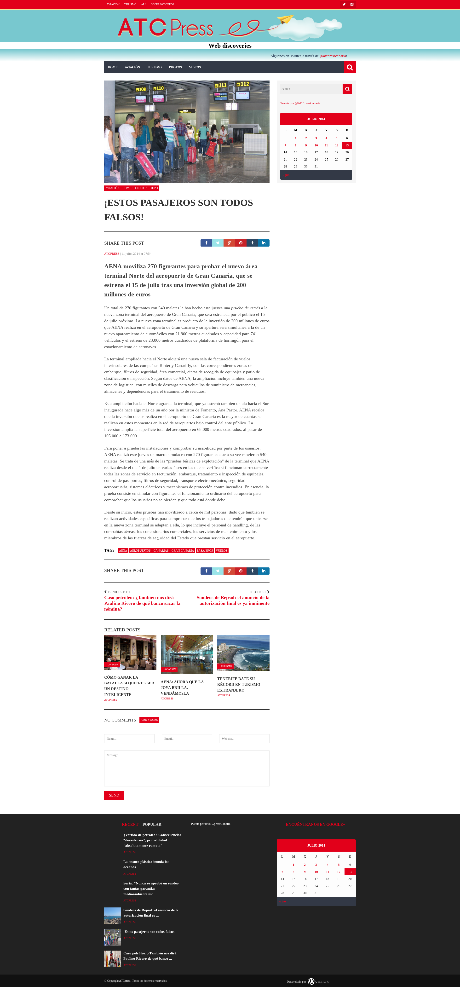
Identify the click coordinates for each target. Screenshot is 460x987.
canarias (161, 550)
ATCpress (111, 253)
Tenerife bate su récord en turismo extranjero (238, 684)
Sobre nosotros (162, 4)
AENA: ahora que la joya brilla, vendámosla (182, 687)
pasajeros (205, 550)
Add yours (149, 719)
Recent (130, 824)
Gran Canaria (183, 550)
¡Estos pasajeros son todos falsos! (149, 932)
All (143, 4)
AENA (123, 550)
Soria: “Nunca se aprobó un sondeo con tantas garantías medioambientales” (151, 888)
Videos (195, 67)
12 (337, 145)
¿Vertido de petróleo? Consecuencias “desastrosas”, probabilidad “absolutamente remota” (152, 840)
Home (113, 67)
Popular (152, 824)
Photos (175, 67)
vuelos (221, 550)
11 (326, 145)
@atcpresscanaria (333, 56)
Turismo (130, 4)
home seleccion (135, 188)
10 (316, 145)
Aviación (113, 4)
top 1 (154, 188)
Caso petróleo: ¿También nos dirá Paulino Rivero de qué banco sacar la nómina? (142, 603)
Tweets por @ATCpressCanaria (300, 103)
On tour (113, 665)
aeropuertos (140, 550)
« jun (286, 175)
